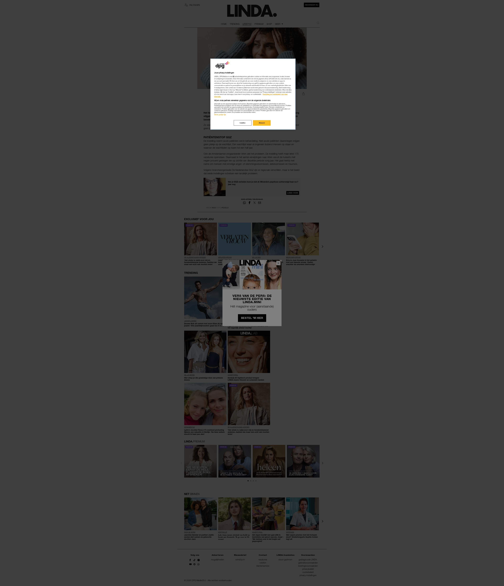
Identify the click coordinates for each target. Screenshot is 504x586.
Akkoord (262, 123)
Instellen (242, 123)
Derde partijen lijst (220, 114)
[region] (253, 94)
